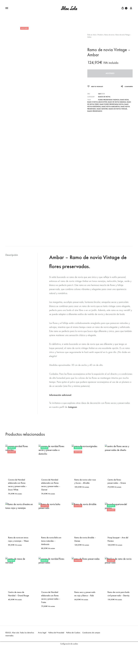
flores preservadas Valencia (108, 100)
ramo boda (124, 100)
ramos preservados (94, 111)
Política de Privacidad (56, 632)
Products (100, 35)
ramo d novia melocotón (97, 102)
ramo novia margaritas (111, 106)
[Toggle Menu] (6, 8)
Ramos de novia (109, 35)
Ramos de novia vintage (118, 109)
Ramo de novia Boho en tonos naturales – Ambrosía (51, 541)
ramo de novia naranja (117, 102)
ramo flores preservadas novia (112, 104)
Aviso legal (42, 632)
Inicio (94, 35)
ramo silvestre (102, 109)
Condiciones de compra (91, 632)
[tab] (21, 255)
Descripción (11, 254)
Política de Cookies (73, 632)
